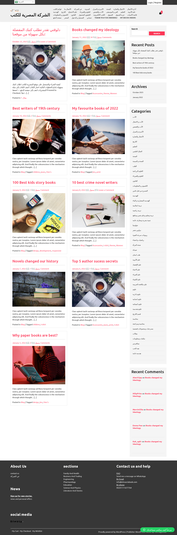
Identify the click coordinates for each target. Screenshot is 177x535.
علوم (134, 289)
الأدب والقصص (98, 12)
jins (94, 172)
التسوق (110, 15)
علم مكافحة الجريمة (140, 284)
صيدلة (135, 250)
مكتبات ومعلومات (139, 338)
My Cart (15, 531)
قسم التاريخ (137, 314)
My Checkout (25, 531)
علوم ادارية (137, 294)
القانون (73, 15)
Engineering (68, 479)
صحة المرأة (137, 245)
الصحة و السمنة (138, 161)
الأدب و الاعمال (138, 122)
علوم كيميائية (137, 304)
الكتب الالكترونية (99, 15)
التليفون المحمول (85, 15)
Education (67, 485)
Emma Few (138, 425)
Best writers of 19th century (36, 108)
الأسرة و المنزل (98, 9)
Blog (82, 93)
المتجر (66, 18)
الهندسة (56, 12)
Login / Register (155, 2)
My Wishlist (37, 531)
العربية (21, 2)
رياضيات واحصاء (138, 240)
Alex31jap (137, 377)
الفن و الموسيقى (112, 12)
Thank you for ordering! (106, 18)
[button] (157, 529)
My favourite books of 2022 (95, 108)
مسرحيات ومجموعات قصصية (143, 329)
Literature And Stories (72, 490)
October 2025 (138, 92)
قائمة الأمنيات (132, 15)
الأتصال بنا (67, 9)
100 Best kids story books (34, 182)
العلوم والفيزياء (85, 12)
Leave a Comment (48, 41)
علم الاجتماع (73, 12)
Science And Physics (72, 487)
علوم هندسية (137, 309)
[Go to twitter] (15, 521)
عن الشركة (78, 9)
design (36, 250)
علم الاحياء (136, 269)
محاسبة (135, 319)
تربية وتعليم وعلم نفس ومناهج (143, 215)
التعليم (123, 12)
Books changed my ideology (95, 29)
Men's (48, 172)
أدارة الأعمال (131, 9)
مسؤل (33, 41)
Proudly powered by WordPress (112, 532)
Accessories (98, 93)
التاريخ (63, 12)
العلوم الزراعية (138, 171)
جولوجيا (135, 225)
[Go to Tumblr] (19, 521)
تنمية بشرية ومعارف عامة (142, 220)
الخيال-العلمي (137, 151)
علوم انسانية (137, 299)
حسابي (89, 18)
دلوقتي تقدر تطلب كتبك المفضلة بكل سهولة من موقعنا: (36, 31)
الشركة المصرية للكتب (30, 14)
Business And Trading (72, 476)
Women (113, 93)
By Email (120, 479)
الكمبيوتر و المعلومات (60, 15)
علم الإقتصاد (137, 265)
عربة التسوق (120, 15)
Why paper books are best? (35, 335)
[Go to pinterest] (17, 521)
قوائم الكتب (57, 9)
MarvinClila (138, 409)
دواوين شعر (137, 230)
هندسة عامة (137, 353)
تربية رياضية (137, 210)
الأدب (134, 117)
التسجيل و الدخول (78, 18)
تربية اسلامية (137, 205)
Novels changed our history (35, 261)
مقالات (135, 334)
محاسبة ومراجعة (139, 324)
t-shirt (106, 245)
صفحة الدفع (57, 18)
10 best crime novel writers (95, 182)
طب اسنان (136, 255)
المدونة (87, 9)
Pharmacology (69, 482)
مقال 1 (24, 97)
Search (134, 29)
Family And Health (71, 473)
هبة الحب (136, 348)
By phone (120, 485)
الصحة (108, 9)
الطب (135, 166)
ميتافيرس (136, 343)
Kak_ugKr (137, 441)
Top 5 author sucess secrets (95, 261)
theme (106, 93)
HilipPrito (137, 393)
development (45, 250)
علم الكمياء (136, 279)
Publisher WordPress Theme (139, 532)
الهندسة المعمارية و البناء (141, 200)
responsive (56, 250)
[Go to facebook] (13, 521)
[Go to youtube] (21, 521)
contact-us (14, 473)
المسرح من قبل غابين (140, 191)
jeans (43, 172)
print (98, 172)
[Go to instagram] (11, 521)
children (36, 172)
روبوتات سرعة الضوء (140, 235)
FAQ (118, 473)
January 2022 (138, 97)
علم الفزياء (136, 274)
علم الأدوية (131, 12)
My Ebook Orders (128, 18)
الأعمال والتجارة (119, 9)
